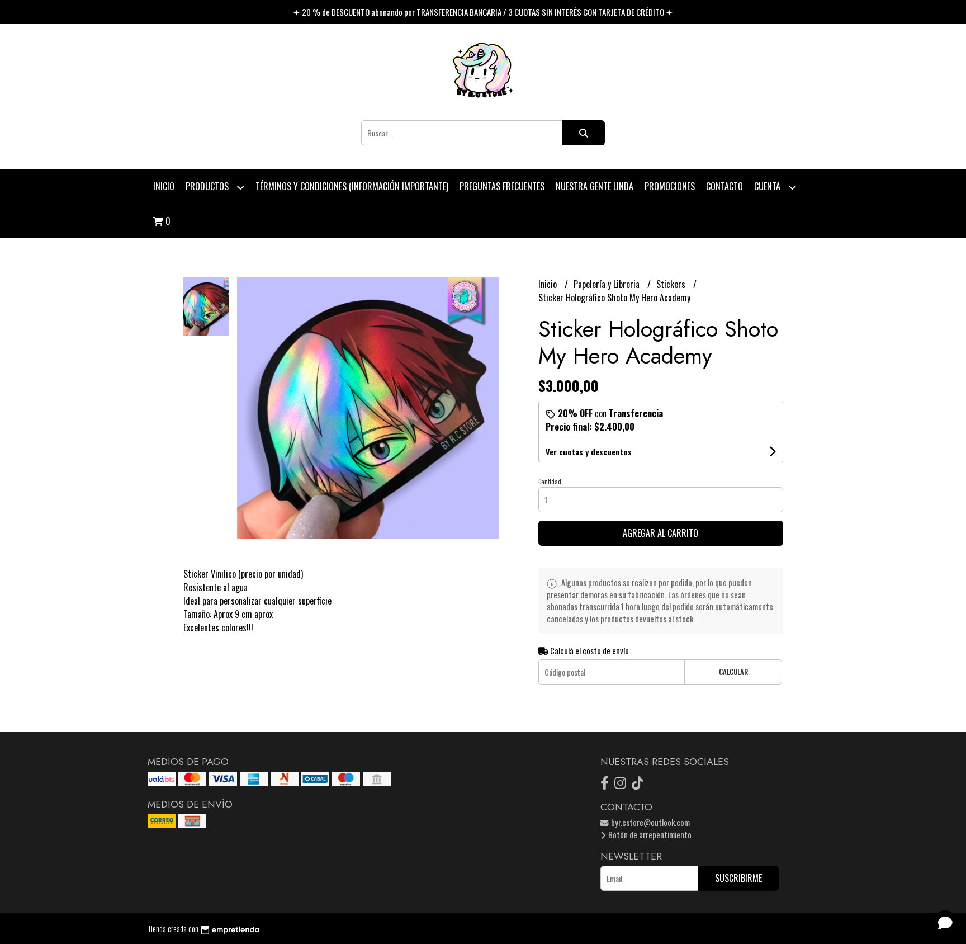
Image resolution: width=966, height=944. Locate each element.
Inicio (163, 186)
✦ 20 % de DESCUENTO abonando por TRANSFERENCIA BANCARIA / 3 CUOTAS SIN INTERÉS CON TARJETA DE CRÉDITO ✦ (483, 12)
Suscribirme (738, 878)
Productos (208, 186)
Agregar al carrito (660, 533)
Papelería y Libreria (608, 284)
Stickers (672, 284)
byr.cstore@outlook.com (649, 822)
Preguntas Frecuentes (502, 186)
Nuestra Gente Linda (594, 186)
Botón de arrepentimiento (649, 835)
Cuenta (768, 186)
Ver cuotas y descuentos (589, 451)
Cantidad (549, 481)
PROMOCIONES (670, 186)
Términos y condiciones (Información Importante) (351, 186)
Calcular (733, 672)
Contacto (724, 186)
